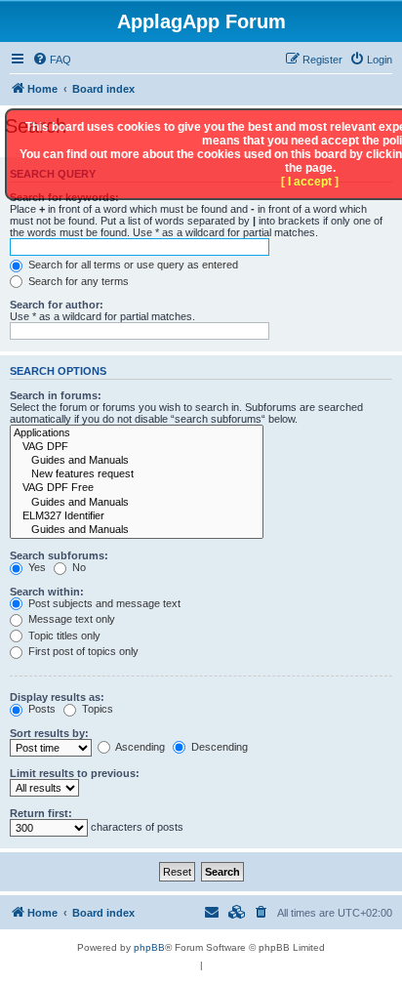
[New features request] (136, 474)
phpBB (149, 947)
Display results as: (57, 697)
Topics (96, 709)
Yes (35, 567)
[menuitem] (51, 59)
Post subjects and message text (103, 603)
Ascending (139, 747)
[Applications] (136, 433)
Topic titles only (62, 635)
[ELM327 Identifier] (136, 516)
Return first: (41, 813)
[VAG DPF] (136, 447)
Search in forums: (55, 395)
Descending (218, 747)
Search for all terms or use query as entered (131, 264)
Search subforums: (59, 555)
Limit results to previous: (75, 773)
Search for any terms (77, 281)
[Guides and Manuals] (136, 461)
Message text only (70, 619)
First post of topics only (82, 651)
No (77, 567)
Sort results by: (49, 733)
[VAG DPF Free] (136, 488)
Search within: (47, 591)
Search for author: (56, 304)
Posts (40, 709)
